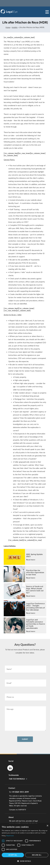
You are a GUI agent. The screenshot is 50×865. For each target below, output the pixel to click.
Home (8, 27)
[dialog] (25, 844)
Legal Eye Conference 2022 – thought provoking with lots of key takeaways (35, 606)
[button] (25, 861)
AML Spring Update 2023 (34, 555)
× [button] (47, 826)
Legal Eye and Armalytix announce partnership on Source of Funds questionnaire (35, 624)
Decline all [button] (36, 855)
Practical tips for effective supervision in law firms (35, 572)
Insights (15, 27)
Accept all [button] (12, 855)
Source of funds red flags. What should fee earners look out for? (34, 589)
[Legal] (15, 11)
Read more (30, 560)
